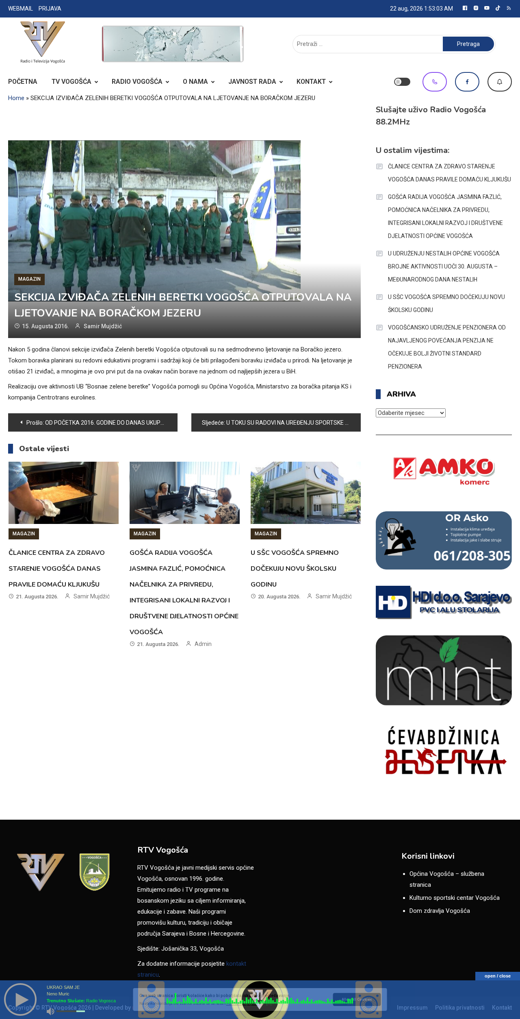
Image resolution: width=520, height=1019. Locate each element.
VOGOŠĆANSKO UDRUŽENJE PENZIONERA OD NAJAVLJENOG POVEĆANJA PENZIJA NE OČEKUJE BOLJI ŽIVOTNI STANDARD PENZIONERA (447, 347)
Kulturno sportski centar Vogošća (455, 897)
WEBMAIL (20, 8)
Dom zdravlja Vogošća (440, 910)
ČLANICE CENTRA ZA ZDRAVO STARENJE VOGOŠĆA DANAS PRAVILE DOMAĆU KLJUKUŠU (57, 568)
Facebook (467, 82)
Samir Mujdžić (103, 326)
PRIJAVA (50, 8)
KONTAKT (311, 81)
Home (16, 98)
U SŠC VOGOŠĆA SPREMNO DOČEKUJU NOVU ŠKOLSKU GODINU (295, 568)
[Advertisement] (173, 44)
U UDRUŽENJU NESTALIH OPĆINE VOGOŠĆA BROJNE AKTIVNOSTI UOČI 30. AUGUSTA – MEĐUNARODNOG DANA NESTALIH (444, 266)
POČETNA (22, 81)
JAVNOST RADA (252, 81)
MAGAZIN (29, 279)
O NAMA (195, 81)
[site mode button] (402, 82)
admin (203, 644)
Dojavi (500, 82)
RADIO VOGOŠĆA (137, 81)
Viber (434, 82)
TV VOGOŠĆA (71, 81)
